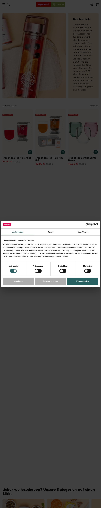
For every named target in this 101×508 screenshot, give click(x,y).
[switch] (38, 271)
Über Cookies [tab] (83, 232)
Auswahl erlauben (50, 281)
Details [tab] (51, 232)
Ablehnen (18, 281)
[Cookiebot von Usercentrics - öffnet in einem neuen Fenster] (87, 225)
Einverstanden (82, 281)
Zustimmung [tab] (17, 232)
